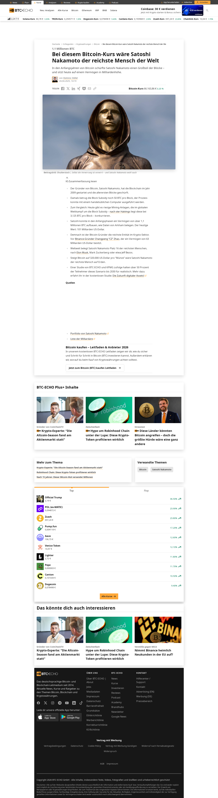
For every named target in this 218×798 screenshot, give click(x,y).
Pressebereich (144, 701)
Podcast (115, 697)
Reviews (115, 692)
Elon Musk (82, 252)
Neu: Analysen (47, 10)
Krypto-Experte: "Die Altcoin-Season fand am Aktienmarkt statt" (70, 467)
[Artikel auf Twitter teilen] (68, 88)
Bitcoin (74, 10)
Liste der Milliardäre (81, 338)
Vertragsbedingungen (55, 745)
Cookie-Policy (94, 745)
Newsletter (117, 711)
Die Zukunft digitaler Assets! (128, 275)
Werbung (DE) (144, 696)
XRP (97, 10)
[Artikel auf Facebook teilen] (63, 88)
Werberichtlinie (95, 720)
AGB (102, 763)
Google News (118, 716)
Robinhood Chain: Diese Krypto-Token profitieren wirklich (66, 472)
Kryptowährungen (83, 44)
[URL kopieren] (95, 88)
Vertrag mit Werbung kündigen (121, 745)
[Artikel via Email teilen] (89, 88)
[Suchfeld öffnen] (207, 10)
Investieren (117, 688)
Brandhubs (117, 707)
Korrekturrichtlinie (96, 724)
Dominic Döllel (70, 78)
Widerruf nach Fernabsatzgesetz (158, 745)
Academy (116, 702)
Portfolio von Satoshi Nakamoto (88, 333)
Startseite (56, 44)
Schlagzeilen (68, 44)
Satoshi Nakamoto (161, 469)
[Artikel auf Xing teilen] (79, 88)
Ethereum (87, 10)
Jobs (88, 687)
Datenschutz (93, 701)
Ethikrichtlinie (94, 715)
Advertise (188, 2)
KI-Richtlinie (93, 729)
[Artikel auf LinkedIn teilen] (73, 88)
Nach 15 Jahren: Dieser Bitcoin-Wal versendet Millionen (65, 477)
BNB (104, 10)
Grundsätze (93, 710)
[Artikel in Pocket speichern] (84, 88)
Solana (113, 10)
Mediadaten (93, 691)
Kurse (114, 683)
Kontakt (140, 687)
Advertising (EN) (145, 691)
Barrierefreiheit (95, 706)
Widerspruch (110, 751)
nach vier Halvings (120, 211)
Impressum (92, 696)
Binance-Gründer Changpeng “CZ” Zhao (97, 238)
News (114, 678)
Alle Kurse (63, 10)
